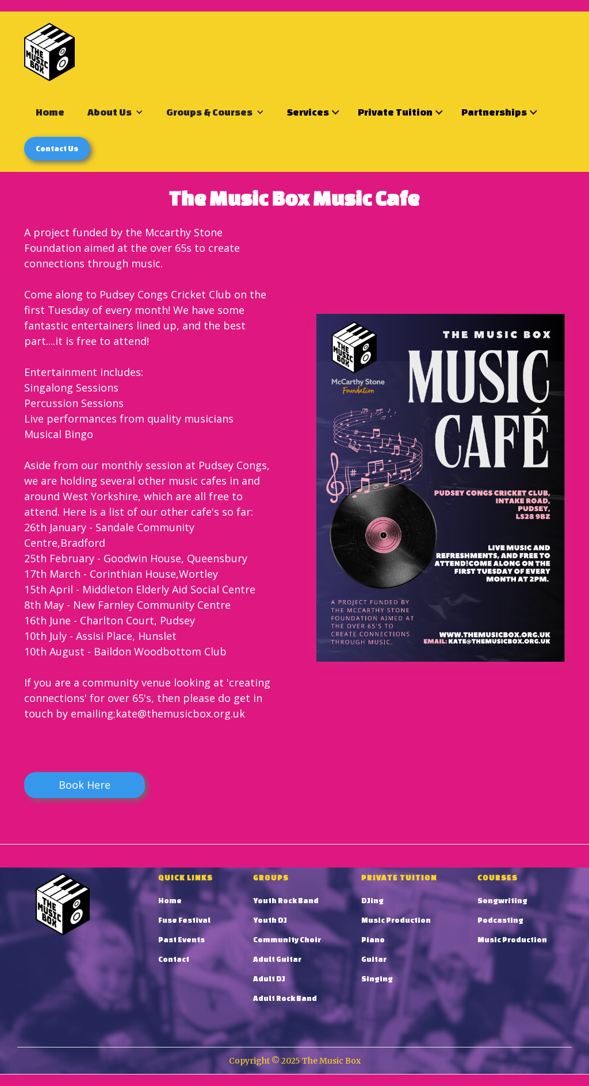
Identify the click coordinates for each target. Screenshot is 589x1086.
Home (50, 111)
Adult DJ (269, 978)
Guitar (374, 959)
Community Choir (287, 939)
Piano (373, 939)
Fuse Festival (184, 920)
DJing (372, 900)
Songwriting (502, 900)
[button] (115, 112)
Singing (377, 978)
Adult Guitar (277, 959)
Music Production (396, 920)
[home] (49, 52)
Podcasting (500, 920)
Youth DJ (270, 920)
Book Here (84, 785)
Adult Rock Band (285, 998)
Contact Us (57, 148)
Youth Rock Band (286, 900)
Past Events (181, 939)
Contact (173, 959)
